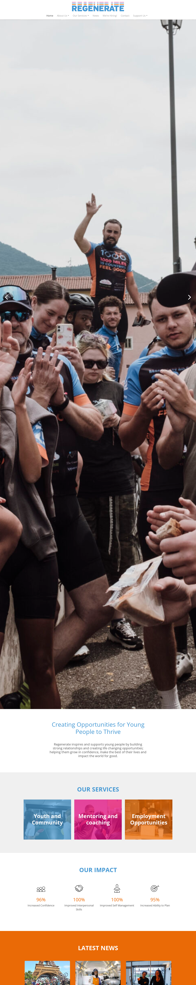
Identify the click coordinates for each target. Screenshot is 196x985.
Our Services (80, 15)
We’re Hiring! (110, 15)
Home (49, 15)
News (96, 15)
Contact (125, 15)
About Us (62, 15)
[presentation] (6, 296)
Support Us (139, 15)
